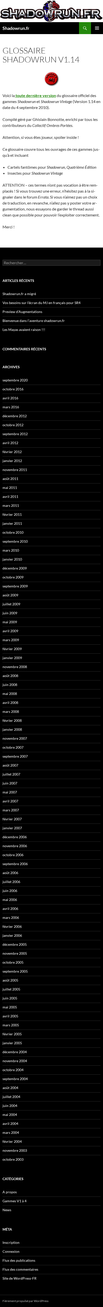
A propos (9, 1192)
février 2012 (12, 452)
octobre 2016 (13, 389)
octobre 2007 (13, 747)
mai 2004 (9, 1114)
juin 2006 (9, 891)
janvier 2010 (12, 559)
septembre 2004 (15, 1079)
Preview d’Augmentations (22, 312)
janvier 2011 (12, 523)
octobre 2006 (13, 855)
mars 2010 (10, 550)
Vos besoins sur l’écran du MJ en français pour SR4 (41, 303)
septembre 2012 (15, 434)
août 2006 (10, 873)
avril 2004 (10, 1123)
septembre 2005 (15, 971)
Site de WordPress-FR (19, 1278)
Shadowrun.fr (15, 28)
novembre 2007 (14, 738)
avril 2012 (10, 443)
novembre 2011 (14, 470)
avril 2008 (10, 702)
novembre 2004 (14, 1061)
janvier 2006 (12, 935)
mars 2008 (10, 711)
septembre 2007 (15, 756)
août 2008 (10, 676)
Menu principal (97, 28)
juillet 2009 (11, 604)
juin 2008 (9, 684)
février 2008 (12, 720)
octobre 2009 (13, 577)
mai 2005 (9, 1007)
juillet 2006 (11, 882)
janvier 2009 (12, 658)
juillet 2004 (11, 1097)
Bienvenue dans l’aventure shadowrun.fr (33, 320)
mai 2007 (9, 792)
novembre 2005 (14, 953)
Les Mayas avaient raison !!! (23, 329)
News (6, 1210)
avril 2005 (10, 1016)
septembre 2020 (15, 380)
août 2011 (10, 478)
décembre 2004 (14, 1052)
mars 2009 (10, 640)
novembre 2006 (14, 846)
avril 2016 (10, 398)
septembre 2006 (15, 864)
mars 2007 (10, 810)
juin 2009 (9, 613)
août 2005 (10, 980)
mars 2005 (10, 1025)
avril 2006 (10, 908)
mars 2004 (10, 1132)
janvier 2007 (12, 828)
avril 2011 (10, 496)
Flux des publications (18, 1260)
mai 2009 (9, 622)
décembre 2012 (14, 416)
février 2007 (12, 819)
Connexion (11, 1251)
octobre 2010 (13, 532)
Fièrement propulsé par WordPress (25, 1301)
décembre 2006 (14, 837)
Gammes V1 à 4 (14, 1201)
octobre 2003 (13, 1159)
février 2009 (12, 649)
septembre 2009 (15, 586)
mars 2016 (10, 407)
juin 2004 (9, 1105)
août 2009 (10, 595)
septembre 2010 (15, 541)
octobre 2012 (13, 425)
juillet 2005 (11, 989)
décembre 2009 (14, 568)
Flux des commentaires (20, 1269)
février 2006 (12, 926)
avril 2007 (10, 801)
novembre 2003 (14, 1150)
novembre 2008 (14, 667)
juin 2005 (9, 998)
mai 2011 (9, 487)
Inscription (11, 1242)
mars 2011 (10, 505)
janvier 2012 (12, 461)
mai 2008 (9, 693)
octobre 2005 (13, 962)
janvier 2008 (12, 729)
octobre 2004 (13, 1070)
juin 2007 (9, 783)
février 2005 (12, 1034)
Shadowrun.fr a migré (19, 294)
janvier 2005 (12, 1043)
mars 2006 (10, 917)
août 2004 (10, 1088)
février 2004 (12, 1141)
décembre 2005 (14, 944)
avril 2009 (10, 631)
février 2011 (12, 514)
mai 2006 (9, 899)
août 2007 (10, 765)
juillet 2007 (11, 774)
